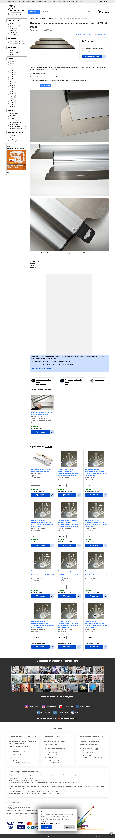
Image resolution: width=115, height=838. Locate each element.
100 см (32, 265)
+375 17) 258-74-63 (38, 793)
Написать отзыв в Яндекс (69, 718)
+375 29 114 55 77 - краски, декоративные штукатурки (57, 364)
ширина (11, 58)
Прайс (50, 1)
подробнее (36, 484)
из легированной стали (37, 269)
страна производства (16, 132)
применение (13, 38)
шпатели (50, 18)
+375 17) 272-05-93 (56, 793)
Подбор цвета (70, 1)
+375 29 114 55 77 (53, 754)
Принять (46, 827)
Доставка (39, 1)
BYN (90, 12)
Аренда (45, 1)
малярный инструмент (41, 18)
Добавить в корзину (93, 56)
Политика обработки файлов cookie (50, 823)
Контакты (45, 12)
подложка (12, 47)
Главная (32, 18)
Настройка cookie (70, 836)
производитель (14, 20)
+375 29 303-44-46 (88, 752)
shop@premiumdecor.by (38, 780)
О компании (10, 1)
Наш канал (79, 1)
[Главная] (16, 14)
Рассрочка (61, 1)
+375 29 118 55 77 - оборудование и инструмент (55, 361)
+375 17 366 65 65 (53, 752)
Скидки (55, 1)
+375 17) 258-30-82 (40, 791)
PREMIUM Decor (34, 261)
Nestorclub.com (104, 836)
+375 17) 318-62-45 (26, 793)
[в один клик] (104, 56)
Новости (17, 1)
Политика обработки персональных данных (40, 836)
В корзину (42, 432)
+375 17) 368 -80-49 (52, 791)
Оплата (33, 1)
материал (12, 110)
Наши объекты (25, 1)
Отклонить (69, 827)
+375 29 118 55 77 (18, 754)
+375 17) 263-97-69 (28, 791)
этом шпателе (45, 85)
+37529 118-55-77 (28, 778)
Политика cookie (58, 836)
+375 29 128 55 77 (18, 756)
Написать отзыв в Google (47, 718)
